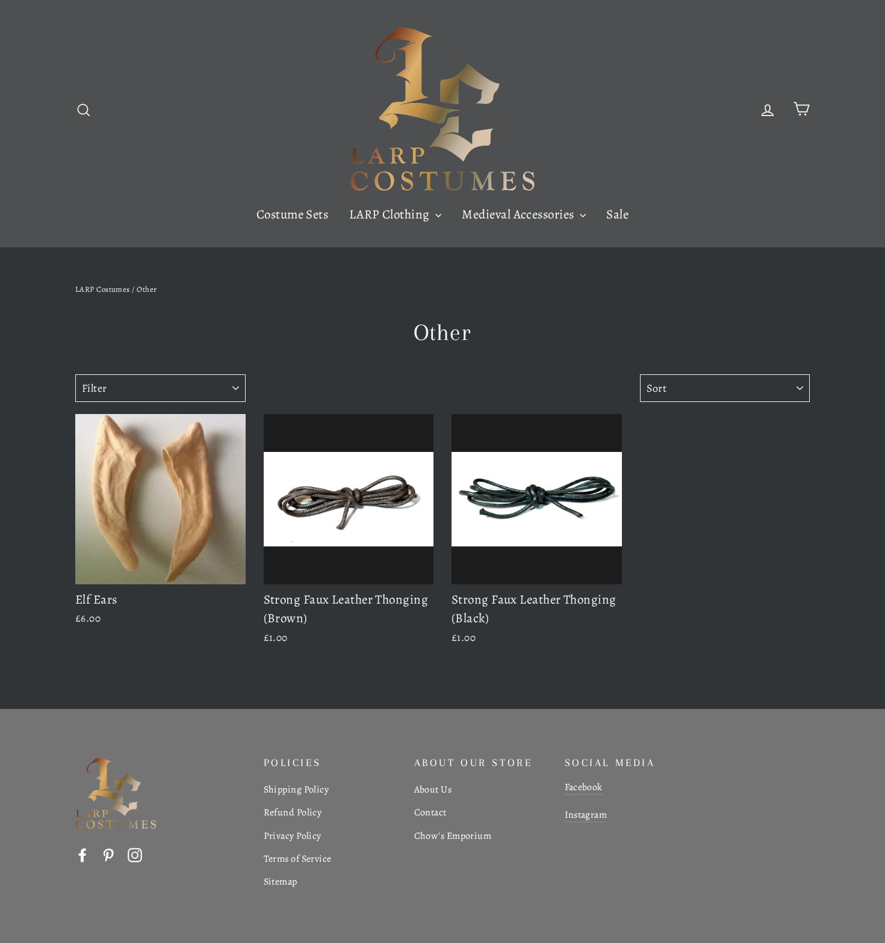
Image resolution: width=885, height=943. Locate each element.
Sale (617, 214)
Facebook (584, 787)
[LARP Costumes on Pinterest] (108, 854)
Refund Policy (293, 812)
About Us (433, 789)
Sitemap (280, 881)
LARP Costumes (102, 289)
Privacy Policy (292, 836)
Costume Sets (292, 214)
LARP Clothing (390, 214)
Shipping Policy (296, 789)
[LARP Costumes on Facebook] (82, 854)
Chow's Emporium (453, 836)
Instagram (586, 814)
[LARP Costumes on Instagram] (135, 854)
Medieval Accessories (519, 214)
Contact (430, 812)
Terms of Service (298, 858)
